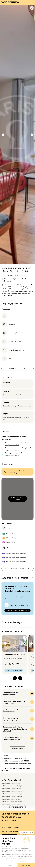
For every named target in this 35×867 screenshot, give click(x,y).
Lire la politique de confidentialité (13, 859)
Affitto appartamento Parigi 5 (12, 794)
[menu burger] (32, 2)
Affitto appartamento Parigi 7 (12, 799)
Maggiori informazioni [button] (12, 445)
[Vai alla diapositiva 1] (14, 648)
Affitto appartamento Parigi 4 (12, 791)
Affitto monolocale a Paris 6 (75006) (16, 761)
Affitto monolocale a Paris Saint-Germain (18, 764)
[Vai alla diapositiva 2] (16, 648)
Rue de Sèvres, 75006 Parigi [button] (13, 275)
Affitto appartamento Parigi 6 (12, 796)
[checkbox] (32, 8)
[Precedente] (3, 134)
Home (6, 756)
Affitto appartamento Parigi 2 (12, 786)
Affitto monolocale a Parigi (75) (15, 758)
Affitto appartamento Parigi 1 (12, 783)
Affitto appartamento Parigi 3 (12, 788)
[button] (17, 303)
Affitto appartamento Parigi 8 (12, 802)
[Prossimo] (32, 134)
